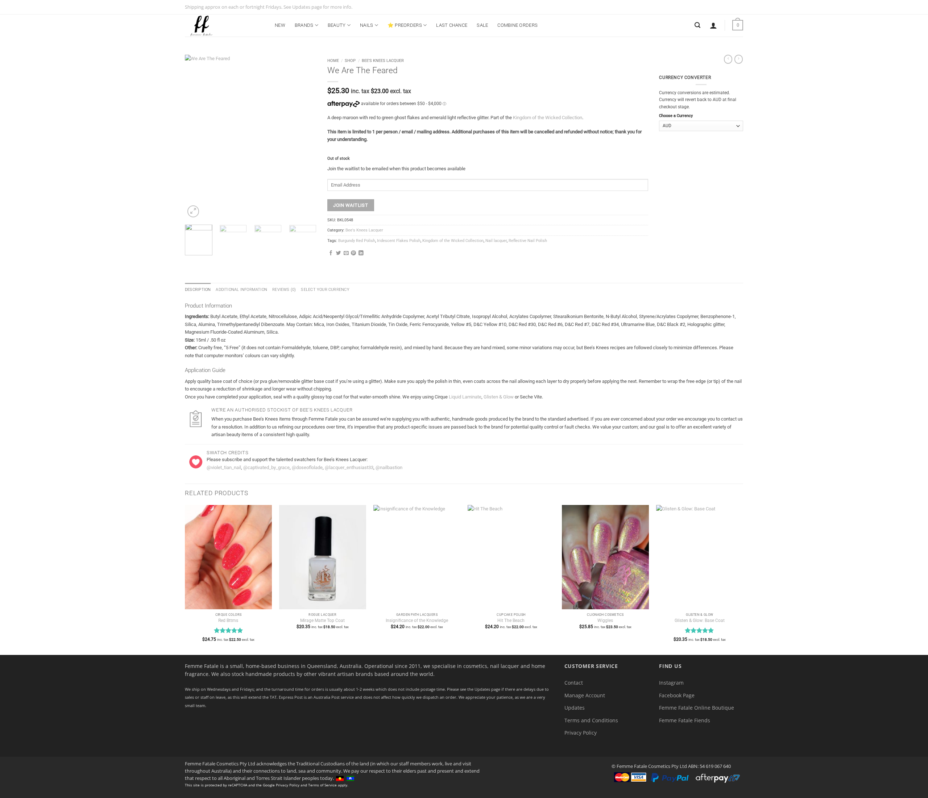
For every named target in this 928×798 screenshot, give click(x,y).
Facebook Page (677, 695)
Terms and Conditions (591, 720)
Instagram (671, 682)
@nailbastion (389, 467)
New (280, 25)
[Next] (304, 136)
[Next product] (728, 59)
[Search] (697, 25)
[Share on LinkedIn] (361, 253)
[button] (713, 25)
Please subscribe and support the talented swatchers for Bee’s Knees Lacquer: (287, 459)
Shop (350, 60)
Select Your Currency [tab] (325, 289)
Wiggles (605, 620)
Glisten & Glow (499, 397)
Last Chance (451, 25)
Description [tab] (198, 289)
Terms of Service (322, 784)
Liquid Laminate (465, 397)
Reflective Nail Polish (528, 240)
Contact (573, 682)
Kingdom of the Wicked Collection (547, 117)
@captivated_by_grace (266, 467)
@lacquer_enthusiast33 (349, 467)
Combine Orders (517, 25)
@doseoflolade (307, 467)
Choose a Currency (676, 115)
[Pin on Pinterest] (353, 253)
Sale (482, 25)
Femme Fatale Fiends (684, 720)
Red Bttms (228, 620)
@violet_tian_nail (224, 467)
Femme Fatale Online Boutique (696, 707)
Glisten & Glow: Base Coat (700, 620)
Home (333, 60)
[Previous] (196, 136)
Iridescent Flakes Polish (398, 240)
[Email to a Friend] (346, 253)
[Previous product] (738, 59)
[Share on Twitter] (338, 253)
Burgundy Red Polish (356, 240)
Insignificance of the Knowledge (417, 620)
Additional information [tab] (241, 289)
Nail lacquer (496, 240)
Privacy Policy (580, 732)
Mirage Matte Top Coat (322, 620)
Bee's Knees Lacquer (383, 60)
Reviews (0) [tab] (284, 289)
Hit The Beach (511, 620)
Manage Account (584, 695)
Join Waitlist (350, 205)
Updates (574, 707)
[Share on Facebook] (331, 253)
